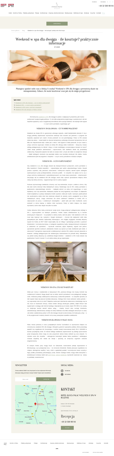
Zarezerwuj (57, 23)
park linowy (51, 355)
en (110, 2)
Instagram (103, 2)
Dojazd (67, 428)
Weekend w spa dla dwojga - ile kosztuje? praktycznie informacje (46, 31)
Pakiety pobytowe (28, 13)
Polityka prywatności (98, 452)
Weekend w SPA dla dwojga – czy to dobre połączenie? (32, 103)
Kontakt (98, 13)
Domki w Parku (17, 13)
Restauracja (68, 13)
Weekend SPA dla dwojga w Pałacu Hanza (28, 110)
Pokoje (37, 13)
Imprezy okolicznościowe (56, 13)
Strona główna (15, 31)
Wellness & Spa (78, 13)
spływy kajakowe (61, 355)
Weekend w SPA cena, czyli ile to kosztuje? (28, 107)
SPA (39, 166)
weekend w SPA (43, 117)
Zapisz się (46, 379)
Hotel (10, 13)
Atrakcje (86, 13)
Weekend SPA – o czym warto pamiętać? (28, 105)
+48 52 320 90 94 (106, 6)
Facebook (94, 2)
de (112, 2)
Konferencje (43, 13)
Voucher (92, 13)
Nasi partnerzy (85, 452)
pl (107, 2)
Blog (103, 13)
